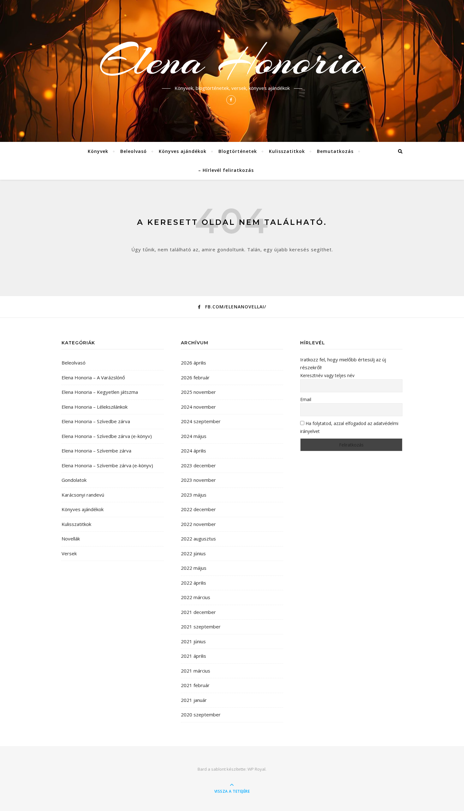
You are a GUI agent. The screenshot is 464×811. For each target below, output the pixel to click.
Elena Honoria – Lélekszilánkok (95, 407)
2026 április (193, 362)
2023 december (198, 465)
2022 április (193, 583)
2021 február (195, 685)
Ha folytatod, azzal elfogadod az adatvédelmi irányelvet (349, 427)
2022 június (193, 553)
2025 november (198, 392)
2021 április (193, 656)
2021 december (198, 612)
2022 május (193, 568)
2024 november (198, 407)
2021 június (193, 641)
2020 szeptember (201, 714)
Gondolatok (74, 480)
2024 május (193, 436)
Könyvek (98, 151)
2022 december (198, 509)
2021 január (194, 700)
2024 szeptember (201, 421)
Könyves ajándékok (182, 151)
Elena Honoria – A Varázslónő (93, 377)
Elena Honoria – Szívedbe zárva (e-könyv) (107, 436)
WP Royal (256, 769)
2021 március (195, 671)
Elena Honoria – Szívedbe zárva (96, 421)
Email (305, 399)
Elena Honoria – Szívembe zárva (96, 450)
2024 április (193, 450)
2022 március (195, 597)
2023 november (198, 480)
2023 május (193, 495)
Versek (69, 553)
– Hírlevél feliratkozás (226, 170)
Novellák (71, 538)
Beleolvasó (133, 151)
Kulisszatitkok (287, 151)
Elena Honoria (232, 60)
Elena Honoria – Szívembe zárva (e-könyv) (107, 465)
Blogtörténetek (237, 151)
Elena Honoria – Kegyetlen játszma (100, 392)
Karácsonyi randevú (83, 495)
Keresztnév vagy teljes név (327, 375)
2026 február (195, 377)
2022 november (198, 524)
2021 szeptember (201, 626)
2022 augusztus (198, 538)
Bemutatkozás (335, 151)
